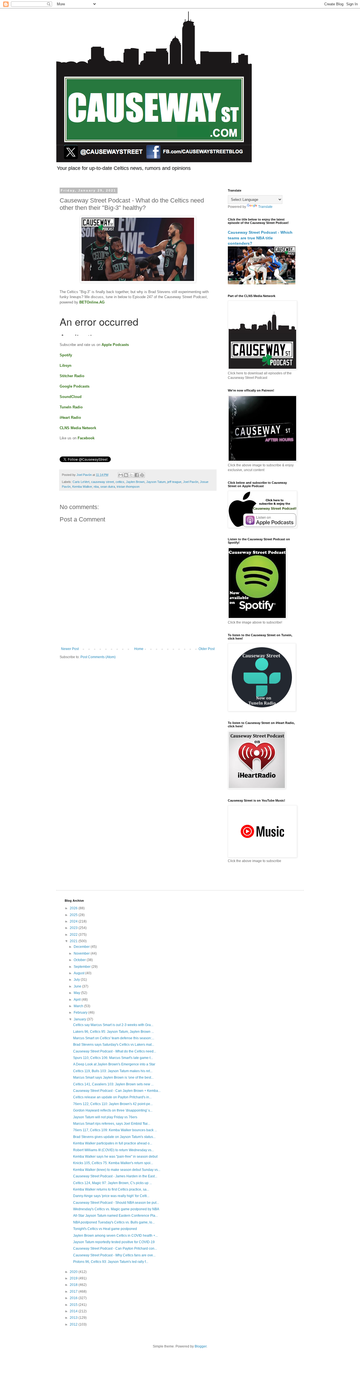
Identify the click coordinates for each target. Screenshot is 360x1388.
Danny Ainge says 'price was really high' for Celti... (111, 1196)
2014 (74, 1311)
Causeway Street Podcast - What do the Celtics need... (114, 1051)
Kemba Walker (82, 486)
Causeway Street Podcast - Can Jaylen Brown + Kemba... (117, 1091)
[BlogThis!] (126, 475)
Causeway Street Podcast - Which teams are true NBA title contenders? (260, 238)
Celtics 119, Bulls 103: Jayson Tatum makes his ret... (112, 1071)
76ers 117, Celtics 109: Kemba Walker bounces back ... (115, 1130)
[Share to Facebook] (137, 475)
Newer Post (70, 649)
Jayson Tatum (156, 481)
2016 (74, 1298)
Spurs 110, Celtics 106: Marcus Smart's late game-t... (113, 1058)
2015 (74, 1305)
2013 (74, 1318)
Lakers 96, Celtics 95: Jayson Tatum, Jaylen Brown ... (113, 1032)
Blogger (200, 1346)
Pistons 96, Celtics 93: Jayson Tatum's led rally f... (110, 1262)
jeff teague (174, 481)
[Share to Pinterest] (142, 475)
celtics (120, 481)
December (82, 947)
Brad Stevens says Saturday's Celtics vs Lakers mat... (113, 1045)
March (79, 1006)
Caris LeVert (81, 481)
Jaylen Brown (135, 481)
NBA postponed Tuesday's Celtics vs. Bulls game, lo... (114, 1222)
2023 (74, 928)
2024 (74, 921)
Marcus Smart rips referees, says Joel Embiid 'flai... (111, 1124)
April (78, 1000)
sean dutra (107, 486)
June (78, 986)
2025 (74, 915)
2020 (74, 1272)
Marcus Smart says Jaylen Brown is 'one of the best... (113, 1077)
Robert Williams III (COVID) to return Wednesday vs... (113, 1150)
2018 (74, 1285)
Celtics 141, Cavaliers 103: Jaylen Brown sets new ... (113, 1084)
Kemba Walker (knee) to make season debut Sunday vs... (116, 1170)
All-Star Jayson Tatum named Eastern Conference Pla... (115, 1216)
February (81, 1012)
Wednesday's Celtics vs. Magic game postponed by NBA (116, 1209)
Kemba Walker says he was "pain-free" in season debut (115, 1156)
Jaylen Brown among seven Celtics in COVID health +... (115, 1236)
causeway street (102, 481)
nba (96, 486)
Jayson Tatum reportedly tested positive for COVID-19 (114, 1242)
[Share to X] (131, 475)
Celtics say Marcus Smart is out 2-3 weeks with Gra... (113, 1025)
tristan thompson (128, 486)
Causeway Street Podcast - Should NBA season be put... (116, 1203)
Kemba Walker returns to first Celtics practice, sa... (111, 1189)
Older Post (207, 649)
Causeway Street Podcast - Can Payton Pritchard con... (115, 1248)
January (80, 1019)
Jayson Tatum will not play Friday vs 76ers (105, 1117)
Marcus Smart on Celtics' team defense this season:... (113, 1038)
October (80, 960)
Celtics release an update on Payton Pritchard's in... (112, 1097)
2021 (74, 941)
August (79, 973)
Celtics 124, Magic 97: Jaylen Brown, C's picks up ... (112, 1183)
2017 (74, 1291)
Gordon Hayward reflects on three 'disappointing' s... (112, 1110)
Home (138, 649)
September (82, 967)
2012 (74, 1324)
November (82, 953)
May (77, 993)
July (77, 980)
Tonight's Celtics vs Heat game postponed (105, 1229)
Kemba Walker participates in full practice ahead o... (112, 1143)
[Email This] (120, 475)
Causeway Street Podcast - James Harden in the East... (115, 1176)
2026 (74, 908)
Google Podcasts (74, 386)
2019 (74, 1278)
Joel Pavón (190, 481)
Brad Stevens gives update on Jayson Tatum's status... (114, 1137)
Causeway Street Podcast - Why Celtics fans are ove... (114, 1255)
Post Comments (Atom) (98, 657)
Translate (265, 207)
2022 (74, 935)
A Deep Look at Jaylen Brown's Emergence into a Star (114, 1064)
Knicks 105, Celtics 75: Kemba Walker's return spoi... (113, 1163)
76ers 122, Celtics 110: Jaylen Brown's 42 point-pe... (113, 1104)
